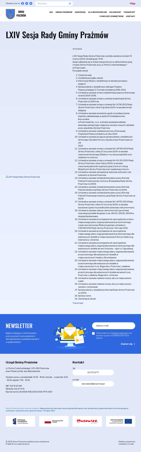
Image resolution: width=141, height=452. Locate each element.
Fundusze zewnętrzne (112, 16)
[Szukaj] (69, 3)
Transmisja (78, 303)
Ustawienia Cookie (126, 444)
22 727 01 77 (93, 372)
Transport (129, 12)
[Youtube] (30, 3)
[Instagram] (26, 3)
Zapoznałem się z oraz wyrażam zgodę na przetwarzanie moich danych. (114, 335)
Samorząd (80, 12)
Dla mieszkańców (97, 12)
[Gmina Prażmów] (16, 14)
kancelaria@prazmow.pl (93, 383)
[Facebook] (22, 3)
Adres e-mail (102, 325)
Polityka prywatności (127, 441)
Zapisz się (126, 343)
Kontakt (130, 16)
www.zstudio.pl (23, 444)
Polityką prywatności (119, 333)
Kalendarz (115, 12)
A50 (51, 12)
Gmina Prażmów (63, 12)
